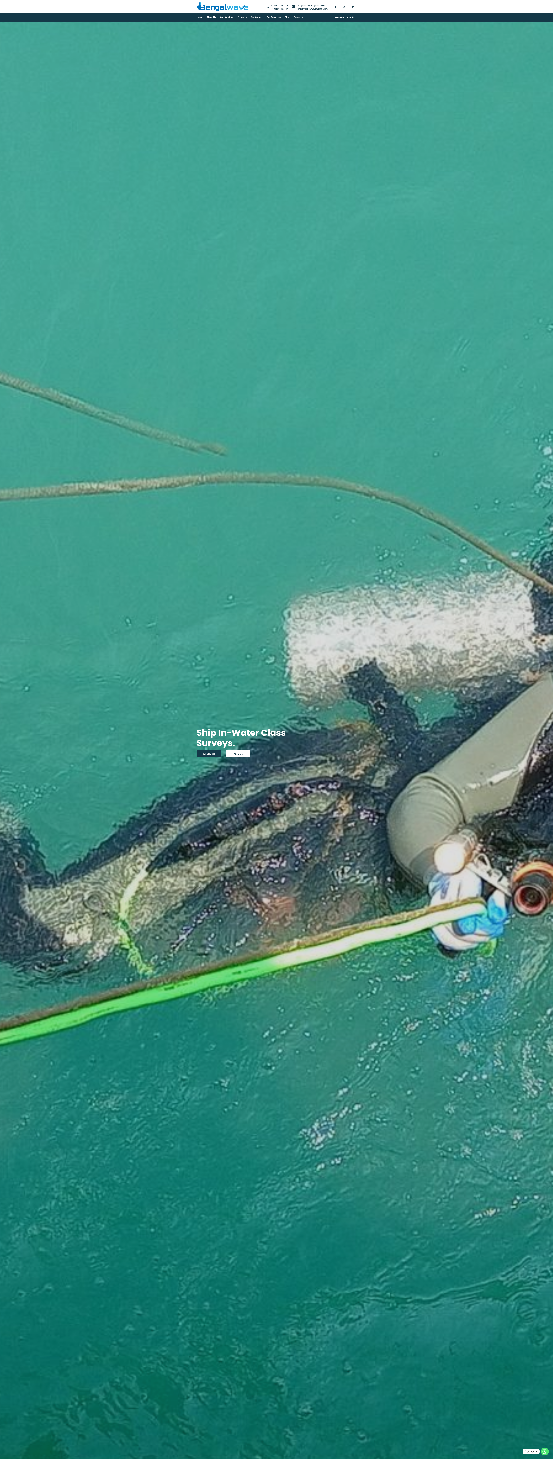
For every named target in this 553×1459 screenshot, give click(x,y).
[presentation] (10, 745)
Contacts (298, 17)
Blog (287, 17)
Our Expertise (274, 17)
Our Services (226, 17)
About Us (211, 17)
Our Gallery (257, 17)
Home (200, 17)
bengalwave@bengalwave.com (312, 5)
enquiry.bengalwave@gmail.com (313, 9)
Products (242, 17)
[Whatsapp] (545, 1451)
